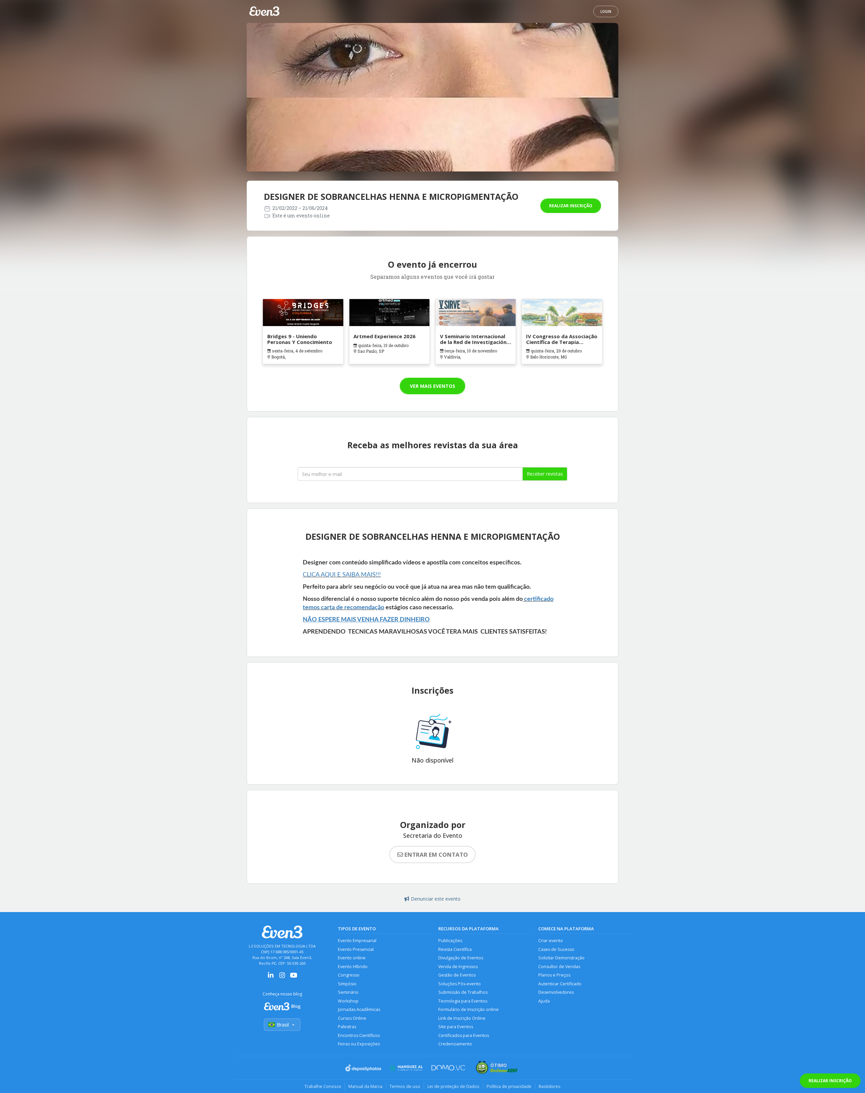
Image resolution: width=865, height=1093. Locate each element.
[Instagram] (282, 977)
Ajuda (544, 1001)
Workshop (348, 1001)
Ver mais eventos (432, 386)
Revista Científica (455, 949)
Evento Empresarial (357, 940)
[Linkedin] (271, 977)
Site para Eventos (455, 1027)
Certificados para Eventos (463, 1035)
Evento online (352, 958)
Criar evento (550, 940)
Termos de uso (405, 1086)
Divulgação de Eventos (460, 958)
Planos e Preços (554, 975)
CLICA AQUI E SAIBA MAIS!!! (342, 575)
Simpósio (347, 984)
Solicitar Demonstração (561, 958)
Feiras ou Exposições (359, 1044)
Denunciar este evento (436, 899)
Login (605, 11)
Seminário (348, 992)
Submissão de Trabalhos (463, 992)
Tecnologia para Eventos (462, 1001)
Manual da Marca (365, 1086)
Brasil (283, 1024)
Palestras (347, 1027)
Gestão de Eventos (457, 975)
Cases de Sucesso (556, 949)
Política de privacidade (509, 1086)
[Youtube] (294, 977)
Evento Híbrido (353, 966)
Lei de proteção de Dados (453, 1086)
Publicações (450, 940)
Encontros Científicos (359, 1035)
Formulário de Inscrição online (468, 1009)
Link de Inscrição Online (462, 1018)
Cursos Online (352, 1018)
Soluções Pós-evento (459, 984)
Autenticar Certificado (560, 984)
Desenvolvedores (556, 992)
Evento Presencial (356, 949)
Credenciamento (455, 1044)
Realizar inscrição (570, 206)
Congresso (349, 975)
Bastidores (550, 1086)
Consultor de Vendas (559, 966)
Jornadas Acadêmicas (359, 1009)
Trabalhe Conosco (322, 1086)
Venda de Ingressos (458, 966)
